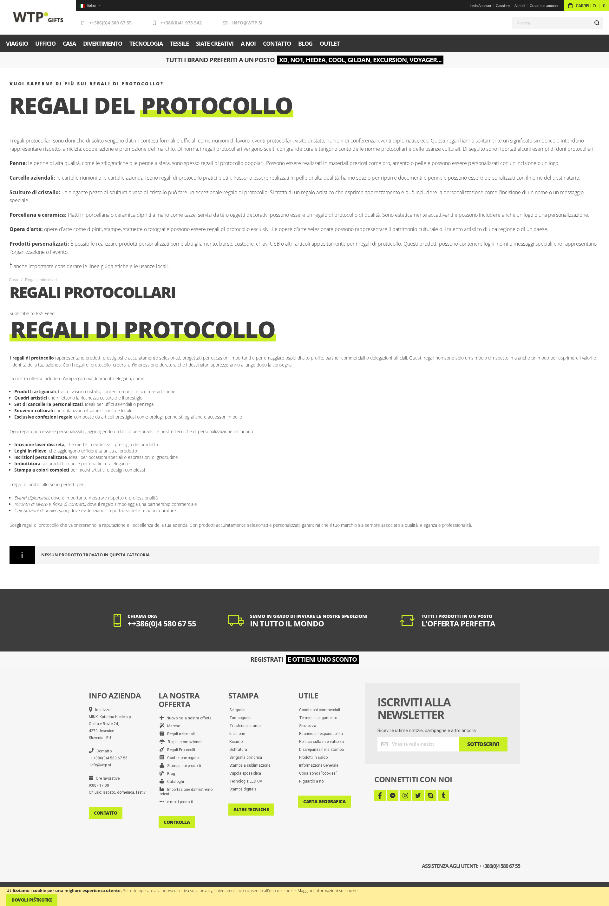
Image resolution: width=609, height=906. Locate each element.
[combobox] (557, 23)
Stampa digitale (242, 789)
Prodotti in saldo (313, 757)
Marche (172, 726)
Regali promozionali (183, 742)
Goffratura (238, 749)
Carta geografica (324, 801)
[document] (304, 896)
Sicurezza (307, 726)
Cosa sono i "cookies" (318, 773)
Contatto (105, 813)
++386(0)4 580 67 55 (110, 23)
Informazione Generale (318, 765)
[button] (90, 5)
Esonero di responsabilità (321, 733)
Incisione (237, 733)
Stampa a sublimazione (249, 765)
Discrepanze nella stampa (321, 749)
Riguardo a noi (311, 781)
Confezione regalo (181, 758)
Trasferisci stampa (246, 726)
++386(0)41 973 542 (181, 23)
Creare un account (544, 6)
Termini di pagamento (318, 718)
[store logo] (38, 17)
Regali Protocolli (179, 750)
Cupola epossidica (245, 773)
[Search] (597, 23)
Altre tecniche (251, 809)
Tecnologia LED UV (245, 781)
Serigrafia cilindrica (245, 757)
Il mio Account (480, 6)
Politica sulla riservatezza (321, 741)
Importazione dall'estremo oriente (186, 791)
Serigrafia (237, 710)
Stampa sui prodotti (182, 766)
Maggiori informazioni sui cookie (327, 890)
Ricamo (236, 741)
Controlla (177, 822)
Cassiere (503, 6)
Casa (13, 280)
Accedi (519, 6)
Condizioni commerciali (319, 710)
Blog (169, 773)
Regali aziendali (179, 734)
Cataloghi (174, 781)
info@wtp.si (247, 23)
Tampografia (240, 718)
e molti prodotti (178, 802)
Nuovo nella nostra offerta (188, 718)
